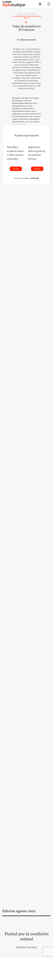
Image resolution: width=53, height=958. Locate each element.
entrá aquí (34, 178)
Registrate (37, 169)
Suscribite (16, 169)
